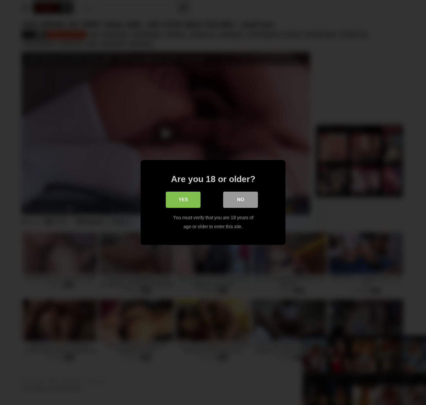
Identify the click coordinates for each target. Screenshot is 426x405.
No (240, 199)
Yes (183, 199)
